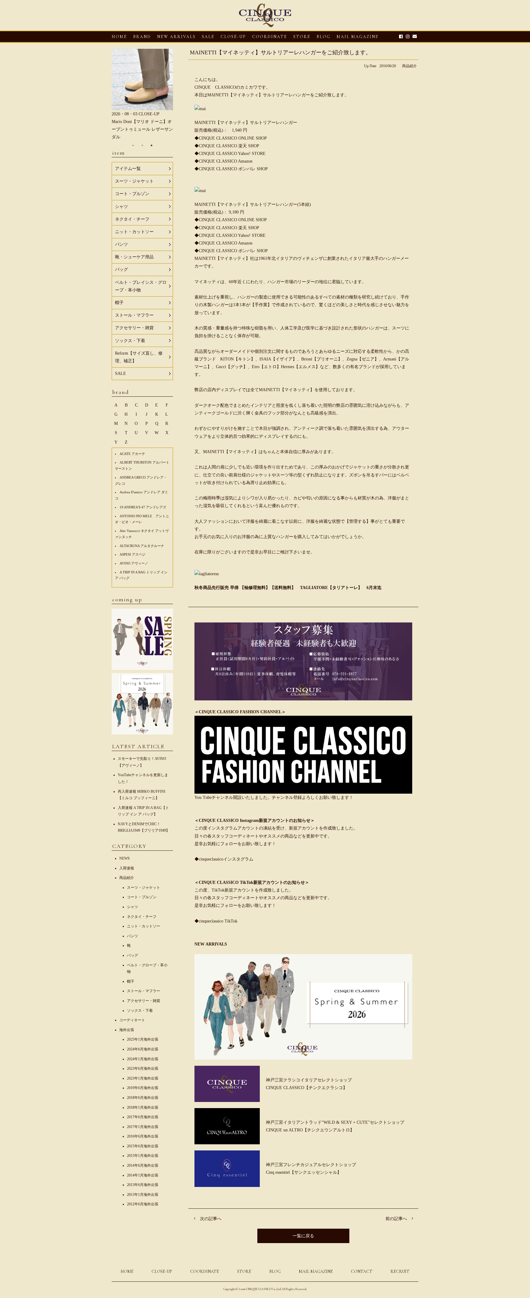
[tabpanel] (142, 95)
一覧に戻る (303, 1236)
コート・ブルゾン (141, 897)
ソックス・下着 (140, 1010)
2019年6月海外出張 (142, 1088)
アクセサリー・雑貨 (143, 1001)
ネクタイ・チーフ (141, 917)
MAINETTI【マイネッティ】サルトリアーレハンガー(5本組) (252, 204)
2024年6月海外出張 (142, 1049)
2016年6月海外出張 (142, 1136)
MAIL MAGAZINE (357, 36)
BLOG (275, 1271)
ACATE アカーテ (132, 454)
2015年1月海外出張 (142, 1156)
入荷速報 (126, 868)
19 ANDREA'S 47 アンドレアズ (143, 507)
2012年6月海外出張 (142, 1204)
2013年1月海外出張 (142, 1194)
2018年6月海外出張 (142, 1098)
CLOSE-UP (162, 1271)
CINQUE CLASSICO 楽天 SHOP (229, 146)
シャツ (132, 907)
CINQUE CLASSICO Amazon (225, 161)
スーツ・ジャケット (143, 887)
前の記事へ (396, 1218)
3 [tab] (151, 145)
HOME (119, 36)
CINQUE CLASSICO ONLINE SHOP (233, 138)
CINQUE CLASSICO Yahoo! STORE (232, 153)
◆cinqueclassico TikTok (215, 921)
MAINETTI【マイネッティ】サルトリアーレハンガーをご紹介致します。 (280, 52)
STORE (301, 36)
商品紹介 (409, 66)
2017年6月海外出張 (142, 1117)
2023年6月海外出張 (142, 1068)
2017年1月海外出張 (142, 1127)
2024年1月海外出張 (142, 1059)
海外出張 (126, 1030)
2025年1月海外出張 (142, 1039)
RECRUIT (399, 1271)
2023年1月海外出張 (142, 1078)
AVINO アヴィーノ (134, 563)
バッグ (132, 955)
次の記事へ (210, 1218)
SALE (208, 36)
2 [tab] (142, 145)
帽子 (130, 981)
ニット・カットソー (143, 926)
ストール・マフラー (143, 991)
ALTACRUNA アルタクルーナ (142, 546)
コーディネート (132, 1020)
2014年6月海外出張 (142, 1165)
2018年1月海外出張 (142, 1107)
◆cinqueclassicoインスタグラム (223, 859)
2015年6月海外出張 (142, 1146)
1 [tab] (133, 145)
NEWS (124, 858)
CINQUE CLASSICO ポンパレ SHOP (233, 169)
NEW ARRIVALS (176, 36)
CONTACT (361, 1271)
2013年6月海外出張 (142, 1185)
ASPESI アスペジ (132, 554)
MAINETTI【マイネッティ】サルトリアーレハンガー (245, 122)
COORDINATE (269, 36)
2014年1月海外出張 (142, 1175)
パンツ (132, 936)
